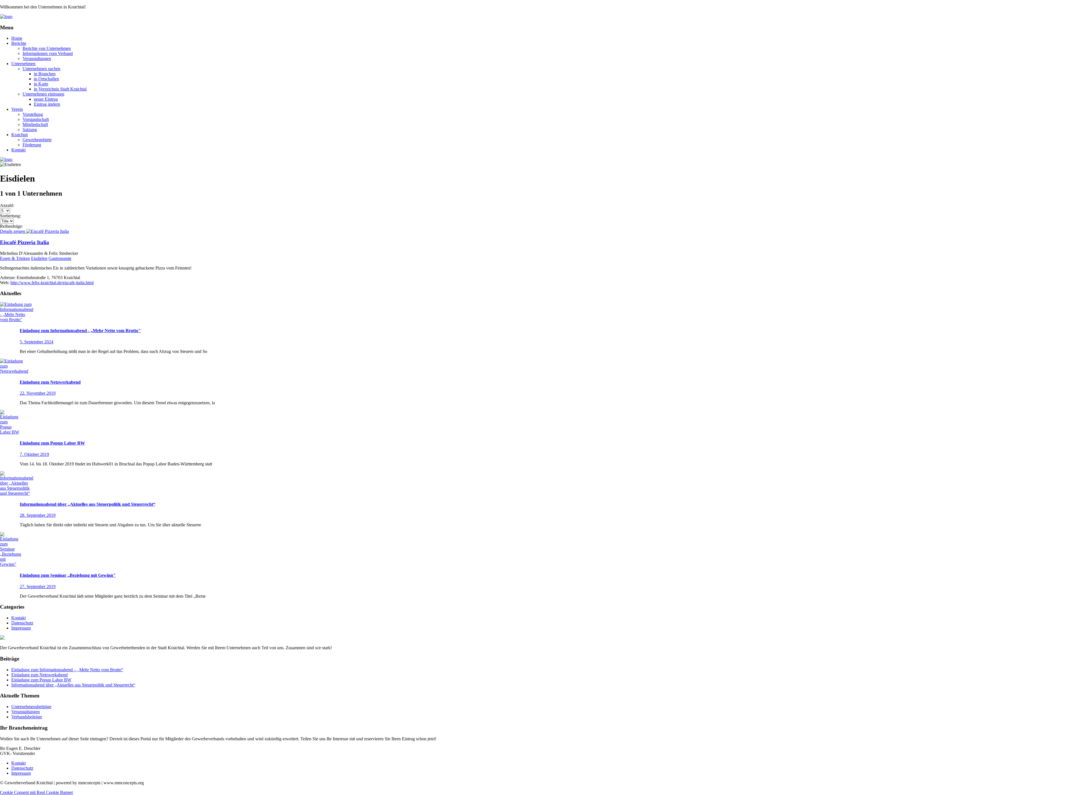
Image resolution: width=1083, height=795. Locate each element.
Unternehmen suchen (41, 68)
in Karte (41, 83)
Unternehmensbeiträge (31, 706)
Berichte (18, 43)
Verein (17, 109)
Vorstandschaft (36, 119)
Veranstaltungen (37, 58)
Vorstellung (33, 114)
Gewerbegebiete (37, 139)
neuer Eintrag (46, 99)
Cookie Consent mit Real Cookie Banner (36, 792)
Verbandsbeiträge (26, 716)
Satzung (30, 129)
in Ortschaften (46, 78)
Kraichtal (19, 134)
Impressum (21, 628)
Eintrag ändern (47, 104)
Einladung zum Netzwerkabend (39, 674)
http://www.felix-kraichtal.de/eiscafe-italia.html (52, 282)
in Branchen (45, 73)
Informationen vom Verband (48, 53)
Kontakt (18, 149)
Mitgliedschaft (35, 124)
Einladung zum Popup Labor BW (41, 679)
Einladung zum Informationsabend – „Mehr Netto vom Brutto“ (67, 669)
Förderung (32, 144)
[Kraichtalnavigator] (6, 16)
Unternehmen (23, 63)
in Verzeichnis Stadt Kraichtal (60, 89)
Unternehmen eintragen (43, 94)
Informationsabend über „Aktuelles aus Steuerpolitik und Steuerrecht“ (73, 685)
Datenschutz (22, 622)
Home (16, 38)
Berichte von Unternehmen (47, 48)
